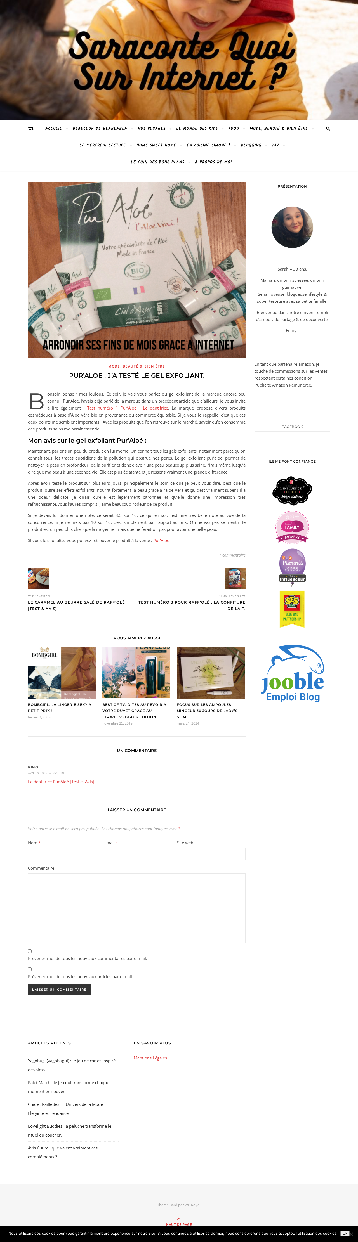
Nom (34, 842)
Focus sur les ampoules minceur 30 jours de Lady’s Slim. (207, 710)
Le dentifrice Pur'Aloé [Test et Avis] (61, 781)
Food (234, 129)
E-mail (110, 842)
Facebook (292, 427)
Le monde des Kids (197, 129)
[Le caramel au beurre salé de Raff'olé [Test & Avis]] (38, 578)
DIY (275, 145)
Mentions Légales (150, 1058)
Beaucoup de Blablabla (100, 129)
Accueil (53, 129)
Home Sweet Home (156, 145)
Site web (185, 842)
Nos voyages (152, 129)
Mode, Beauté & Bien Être (279, 129)
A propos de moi (213, 162)
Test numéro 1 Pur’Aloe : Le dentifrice (127, 408)
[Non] (351, 1234)
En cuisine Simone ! (208, 145)
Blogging (251, 145)
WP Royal (192, 1204)
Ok (345, 1233)
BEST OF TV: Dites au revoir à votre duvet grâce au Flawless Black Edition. (134, 710)
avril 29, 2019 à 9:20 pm (46, 773)
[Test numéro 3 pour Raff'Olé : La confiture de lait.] (235, 578)
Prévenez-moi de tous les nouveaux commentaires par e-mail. (87, 958)
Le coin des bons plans (157, 162)
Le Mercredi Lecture (102, 145)
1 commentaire (232, 555)
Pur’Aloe (160, 540)
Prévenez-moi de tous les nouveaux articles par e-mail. (80, 976)
